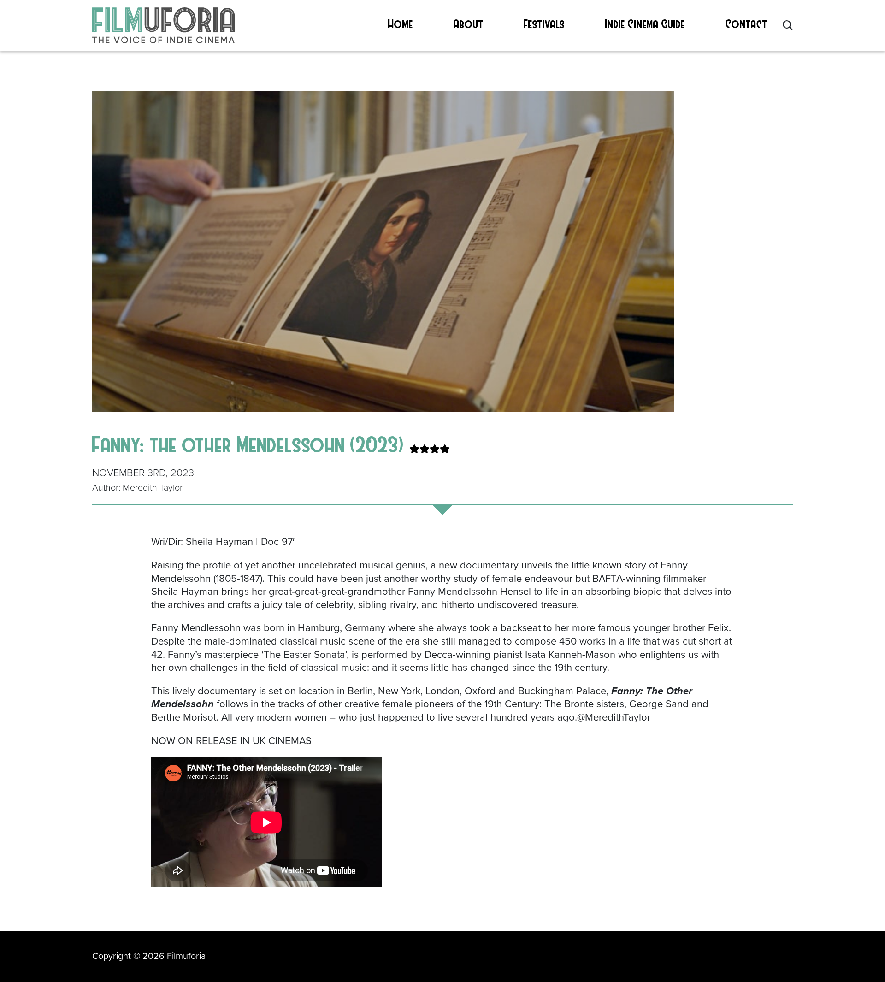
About (469, 24)
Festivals (544, 24)
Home (400, 24)
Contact (746, 24)
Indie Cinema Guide (645, 24)
